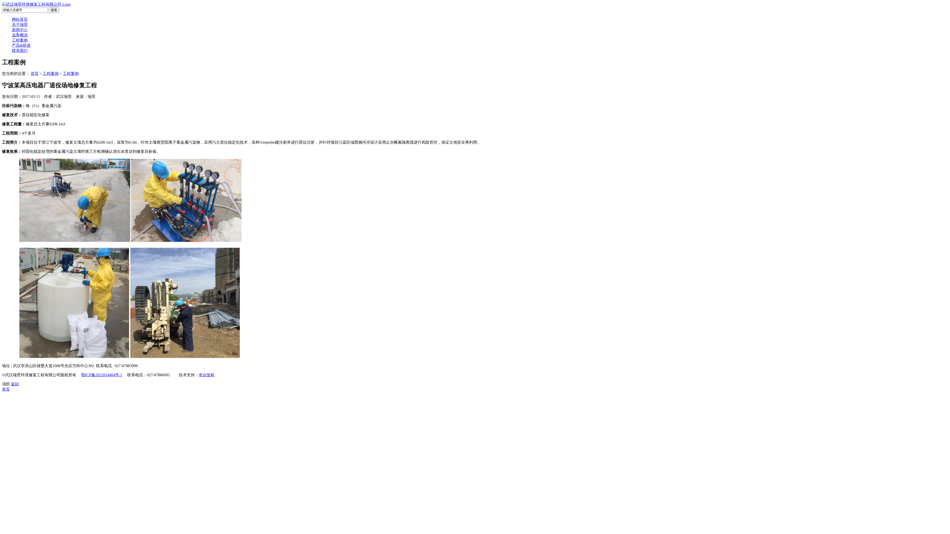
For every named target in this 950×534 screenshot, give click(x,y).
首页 (35, 73)
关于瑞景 (20, 24)
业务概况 (20, 35)
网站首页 (20, 19)
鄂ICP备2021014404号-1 (101, 375)
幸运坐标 (206, 375)
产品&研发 (21, 45)
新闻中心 (20, 30)
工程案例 (20, 40)
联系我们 (20, 50)
